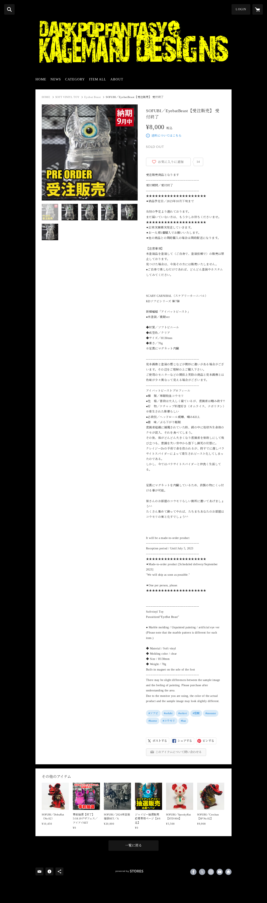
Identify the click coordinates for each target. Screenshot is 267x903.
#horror (153, 720)
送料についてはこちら (166, 135)
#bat (183, 720)
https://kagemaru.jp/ (228, 872)
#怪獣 (196, 713)
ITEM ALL (97, 79)
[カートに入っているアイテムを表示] (257, 9)
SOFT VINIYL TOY (67, 97)
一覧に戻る (133, 845)
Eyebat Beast (92, 97)
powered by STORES (129, 871)
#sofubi (168, 713)
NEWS (55, 79)
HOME (40, 79)
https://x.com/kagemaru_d (202, 872)
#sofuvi (182, 713)
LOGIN (241, 9)
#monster (210, 713)
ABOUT (116, 79)
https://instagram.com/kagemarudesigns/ (211, 872)
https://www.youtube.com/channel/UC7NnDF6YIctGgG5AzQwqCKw (220, 872)
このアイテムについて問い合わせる (178, 752)
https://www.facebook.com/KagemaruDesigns (193, 872)
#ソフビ (153, 713)
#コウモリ (169, 720)
